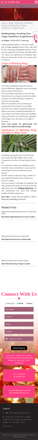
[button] (36, 2)
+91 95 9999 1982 (11, 2)
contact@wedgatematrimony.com (19, 413)
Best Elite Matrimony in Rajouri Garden (15, 264)
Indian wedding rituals (15, 47)
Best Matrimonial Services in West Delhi (16, 239)
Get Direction (19, 363)
